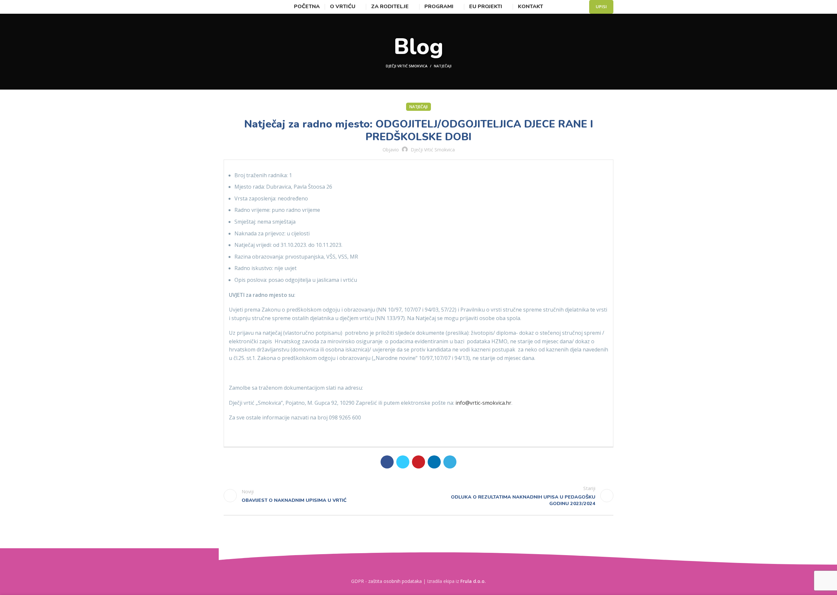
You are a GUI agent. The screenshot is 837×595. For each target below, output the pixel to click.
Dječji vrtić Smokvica (406, 65)
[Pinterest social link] (418, 461)
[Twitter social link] (402, 461)
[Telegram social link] (449, 461)
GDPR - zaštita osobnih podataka (386, 581)
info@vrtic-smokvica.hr (483, 402)
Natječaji (443, 65)
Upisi (601, 6)
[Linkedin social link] (434, 461)
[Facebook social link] (387, 461)
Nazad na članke (418, 495)
